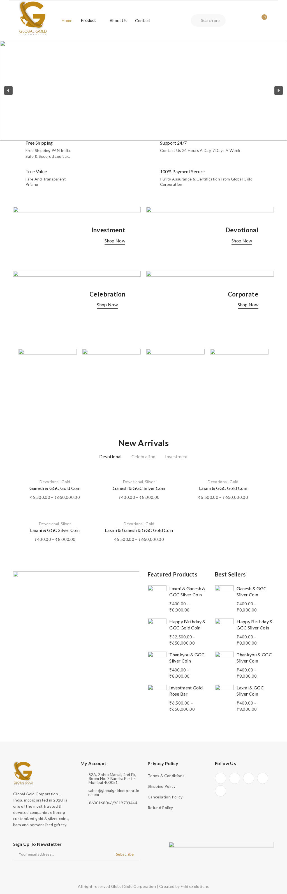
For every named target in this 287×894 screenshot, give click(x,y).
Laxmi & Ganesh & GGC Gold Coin (139, 530)
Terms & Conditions (166, 775)
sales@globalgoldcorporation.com (113, 792)
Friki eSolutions (195, 886)
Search (196, 20)
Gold (65, 481)
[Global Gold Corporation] (32, 17)
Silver (150, 481)
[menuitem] (66, 20)
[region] (143, 91)
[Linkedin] (262, 778)
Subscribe (125, 854)
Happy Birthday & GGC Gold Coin (187, 624)
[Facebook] (220, 778)
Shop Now (115, 240)
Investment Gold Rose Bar (186, 690)
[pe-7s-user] (250, 21)
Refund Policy (160, 807)
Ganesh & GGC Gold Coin (55, 488)
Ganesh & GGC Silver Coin (139, 488)
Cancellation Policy (165, 797)
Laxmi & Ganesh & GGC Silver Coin (187, 591)
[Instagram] (248, 778)
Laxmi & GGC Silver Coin (55, 530)
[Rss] (220, 790)
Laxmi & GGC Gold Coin (223, 488)
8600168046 (101, 803)
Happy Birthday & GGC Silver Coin (255, 624)
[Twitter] (234, 778)
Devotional (50, 481)
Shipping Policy (161, 786)
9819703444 (125, 803)
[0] (260, 20)
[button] (143, 91)
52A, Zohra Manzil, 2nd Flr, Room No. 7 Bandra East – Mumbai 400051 (112, 778)
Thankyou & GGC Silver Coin (187, 657)
